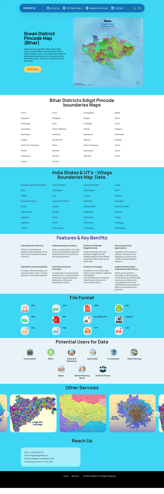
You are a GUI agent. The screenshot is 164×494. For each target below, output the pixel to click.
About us (55, 8)
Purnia (117, 145)
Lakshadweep (89, 206)
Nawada (118, 140)
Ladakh (55, 206)
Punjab (118, 217)
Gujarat (87, 195)
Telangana (119, 222)
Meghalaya (88, 212)
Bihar (23, 190)
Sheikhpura (25, 156)
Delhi (117, 190)
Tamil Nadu (88, 222)
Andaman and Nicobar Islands (33, 185)
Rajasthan (25, 222)
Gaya (54, 123)
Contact (119, 8)
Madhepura (88, 134)
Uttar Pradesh (58, 228)
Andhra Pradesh (59, 185)
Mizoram (118, 212)
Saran (117, 150)
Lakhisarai (56, 134)
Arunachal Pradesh (91, 185)
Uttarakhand (89, 228)
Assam (117, 185)
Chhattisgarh (89, 190)
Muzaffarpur (57, 140)
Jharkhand (88, 201)
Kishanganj (25, 134)
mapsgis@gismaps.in (39, 455)
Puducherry (88, 217)
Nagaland (25, 217)
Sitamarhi (88, 156)
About (66, 476)
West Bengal (120, 228)
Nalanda (87, 140)
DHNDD (24, 195)
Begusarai (25, 118)
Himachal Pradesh (28, 201)
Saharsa (55, 150)
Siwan (117, 156)
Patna (54, 145)
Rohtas (24, 150)
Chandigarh (57, 190)
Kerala (23, 206)
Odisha (55, 217)
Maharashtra (26, 212)
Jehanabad (25, 129)
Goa (54, 195)
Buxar (117, 118)
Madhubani (119, 134)
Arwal (54, 113)
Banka (117, 113)
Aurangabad (89, 113)
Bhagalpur (56, 118)
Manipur (55, 212)
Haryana (118, 195)
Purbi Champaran (91, 145)
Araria (23, 113)
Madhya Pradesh (122, 206)
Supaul (24, 161)
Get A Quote (32, 69)
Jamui (117, 123)
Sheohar (55, 156)
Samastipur (88, 150)
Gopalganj (88, 123)
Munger (24, 140)
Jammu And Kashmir (60, 201)
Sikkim (55, 222)
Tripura (24, 228)
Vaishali (55, 161)
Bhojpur (87, 118)
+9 (31, 452)
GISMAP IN (29, 8)
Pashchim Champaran (30, 145)
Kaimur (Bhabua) (59, 129)
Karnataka (119, 201)
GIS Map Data (73, 8)
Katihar (86, 129)
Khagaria (118, 129)
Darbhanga (25, 123)
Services (75, 476)
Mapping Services (98, 8)
